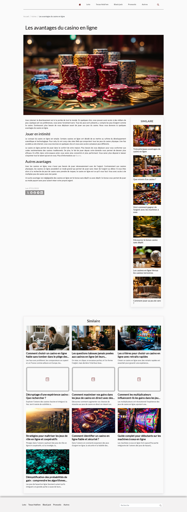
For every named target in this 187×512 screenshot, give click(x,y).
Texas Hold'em (102, 4)
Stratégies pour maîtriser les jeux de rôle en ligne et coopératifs (47, 437)
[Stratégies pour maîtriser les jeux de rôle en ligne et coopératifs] (47, 420)
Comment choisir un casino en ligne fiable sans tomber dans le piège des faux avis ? (46, 356)
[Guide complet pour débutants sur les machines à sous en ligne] (139, 420)
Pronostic (132, 4)
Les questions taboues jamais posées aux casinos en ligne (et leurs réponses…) (93, 356)
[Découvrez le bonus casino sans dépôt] (147, 227)
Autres (145, 4)
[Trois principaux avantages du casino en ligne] (147, 135)
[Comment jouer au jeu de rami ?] (147, 287)
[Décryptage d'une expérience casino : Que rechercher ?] (47, 379)
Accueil (26, 16)
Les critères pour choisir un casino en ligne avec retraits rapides (139, 355)
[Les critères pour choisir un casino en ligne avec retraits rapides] (139, 338)
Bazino (78, 156)
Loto (88, 4)
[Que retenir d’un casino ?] (147, 166)
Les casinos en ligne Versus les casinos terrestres (145, 271)
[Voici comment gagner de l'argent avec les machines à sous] (147, 194)
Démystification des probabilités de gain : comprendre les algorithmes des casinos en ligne (46, 480)
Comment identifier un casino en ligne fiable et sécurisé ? (91, 437)
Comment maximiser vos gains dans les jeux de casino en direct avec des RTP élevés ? (92, 398)
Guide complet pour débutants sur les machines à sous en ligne (139, 437)
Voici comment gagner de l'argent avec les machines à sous (146, 209)
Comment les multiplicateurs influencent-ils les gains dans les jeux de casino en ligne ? (139, 398)
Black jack (118, 4)
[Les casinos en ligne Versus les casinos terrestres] (147, 257)
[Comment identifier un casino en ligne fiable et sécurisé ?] (93, 420)
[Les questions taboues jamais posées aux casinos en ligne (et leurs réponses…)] (93, 338)
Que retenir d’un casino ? (144, 179)
